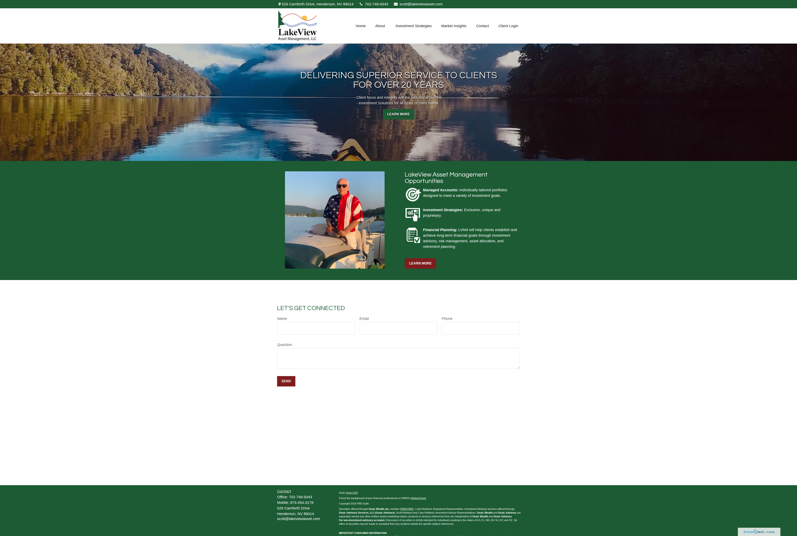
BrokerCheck (418, 498)
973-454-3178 (301, 503)
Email (364, 319)
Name (282, 319)
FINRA (404, 509)
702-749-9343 (376, 4)
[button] (360, 26)
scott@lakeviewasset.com (421, 4)
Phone (447, 319)
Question (284, 345)
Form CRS (352, 492)
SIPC (411, 509)
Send (286, 381)
